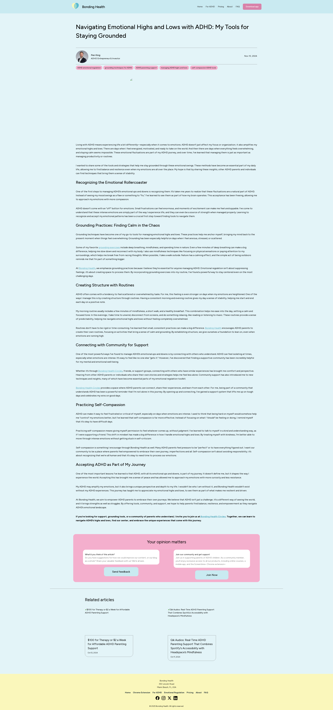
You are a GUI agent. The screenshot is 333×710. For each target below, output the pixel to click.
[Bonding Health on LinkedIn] (175, 698)
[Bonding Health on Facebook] (157, 698)
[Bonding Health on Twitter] (169, 698)
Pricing (190, 692)
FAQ (206, 692)
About (199, 692)
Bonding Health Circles (110, 370)
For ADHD (157, 692)
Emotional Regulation (174, 692)
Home (128, 692)
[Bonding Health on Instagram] (163, 698)
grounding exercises (109, 247)
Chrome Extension (141, 692)
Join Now (211, 574)
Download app (252, 6)
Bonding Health (87, 268)
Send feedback (121, 571)
